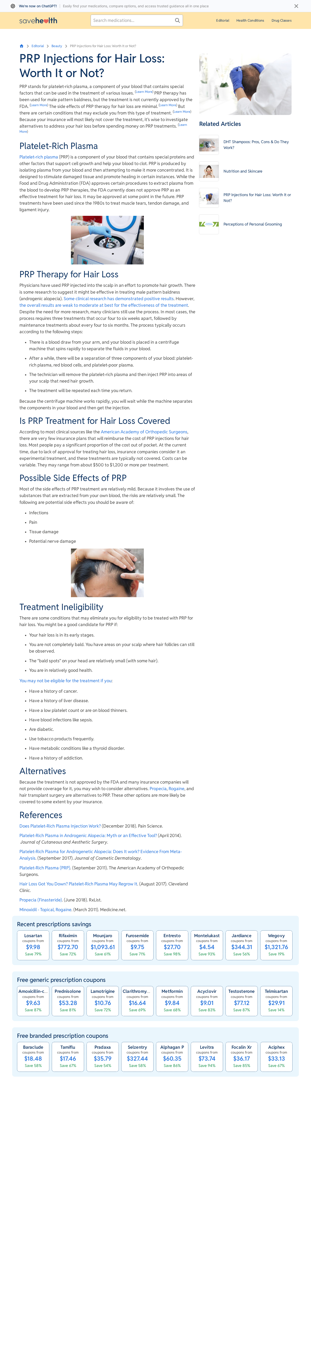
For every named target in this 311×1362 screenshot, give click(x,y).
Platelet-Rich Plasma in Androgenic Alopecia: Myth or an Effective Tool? (88, 835)
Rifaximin (68, 935)
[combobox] (137, 20)
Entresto (172, 935)
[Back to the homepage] (38, 20)
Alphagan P (172, 1047)
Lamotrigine (103, 991)
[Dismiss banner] (296, 6)
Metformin (172, 991)
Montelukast (207, 935)
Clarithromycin (138, 991)
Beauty (57, 46)
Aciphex (276, 1047)
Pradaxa (103, 1047)
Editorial (222, 20)
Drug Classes (282, 20)
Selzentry (137, 1047)
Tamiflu (67, 1047)
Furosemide (137, 935)
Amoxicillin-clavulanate (42, 991)
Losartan (33, 935)
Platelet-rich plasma (38, 157)
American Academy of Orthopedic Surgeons (144, 432)
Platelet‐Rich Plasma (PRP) (44, 868)
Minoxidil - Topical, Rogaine (45, 909)
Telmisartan (276, 991)
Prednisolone (68, 991)
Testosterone (241, 991)
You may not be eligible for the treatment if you (65, 680)
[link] (33, 945)
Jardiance (241, 935)
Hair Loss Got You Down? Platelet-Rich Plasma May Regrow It (78, 884)
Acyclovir (207, 991)
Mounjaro (102, 935)
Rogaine (176, 788)
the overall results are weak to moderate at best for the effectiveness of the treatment (103, 305)
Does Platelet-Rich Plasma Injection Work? (60, 826)
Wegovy (276, 935)
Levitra (207, 1047)
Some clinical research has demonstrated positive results (119, 298)
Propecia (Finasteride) (40, 900)
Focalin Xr (242, 1047)
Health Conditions (250, 20)
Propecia (158, 788)
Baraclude (33, 1047)
